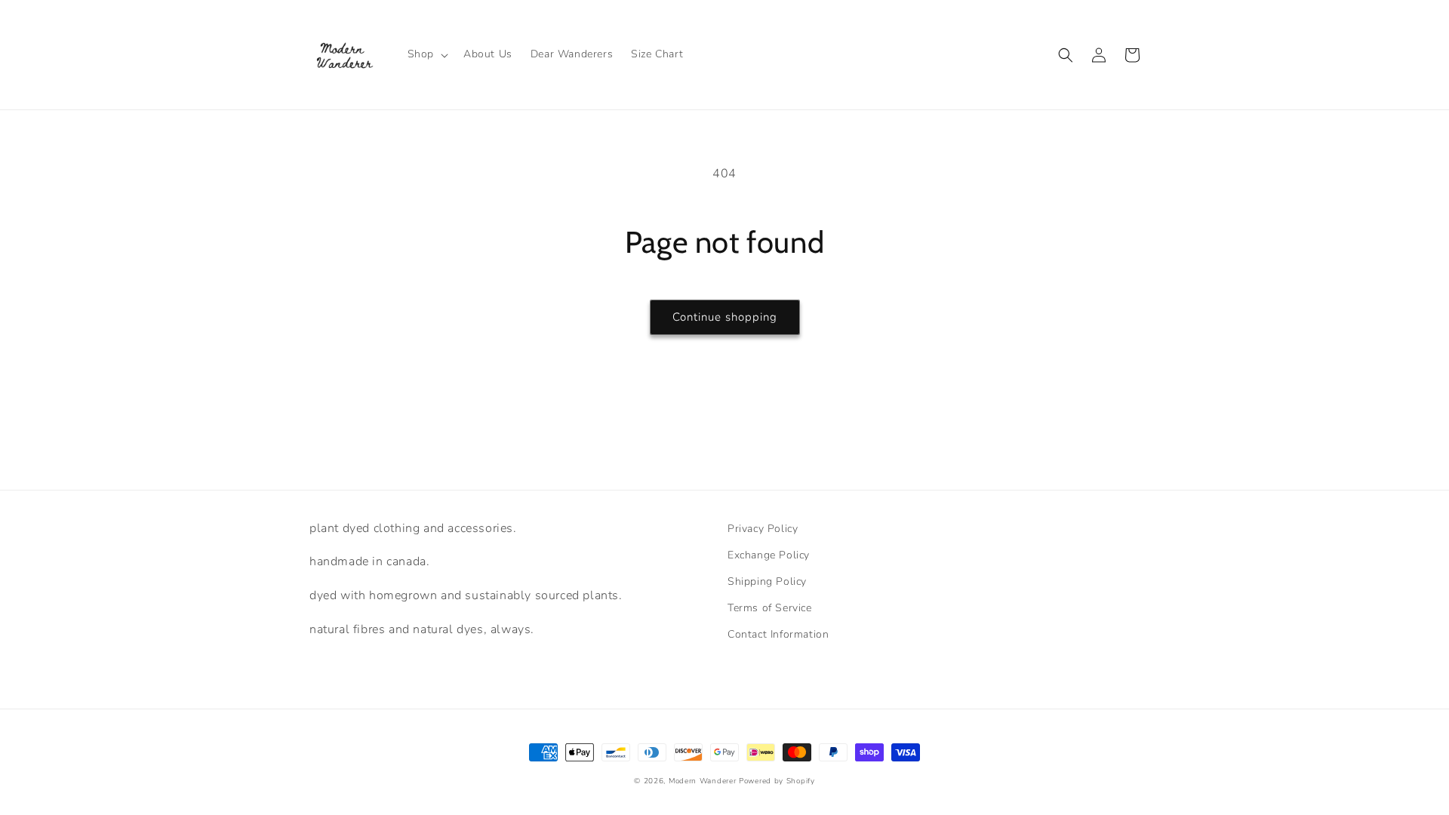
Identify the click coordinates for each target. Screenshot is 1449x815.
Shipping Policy (767, 581)
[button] (426, 54)
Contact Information (778, 634)
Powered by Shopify (777, 781)
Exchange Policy (769, 555)
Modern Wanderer (703, 781)
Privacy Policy (763, 528)
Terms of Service (770, 608)
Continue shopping (724, 316)
